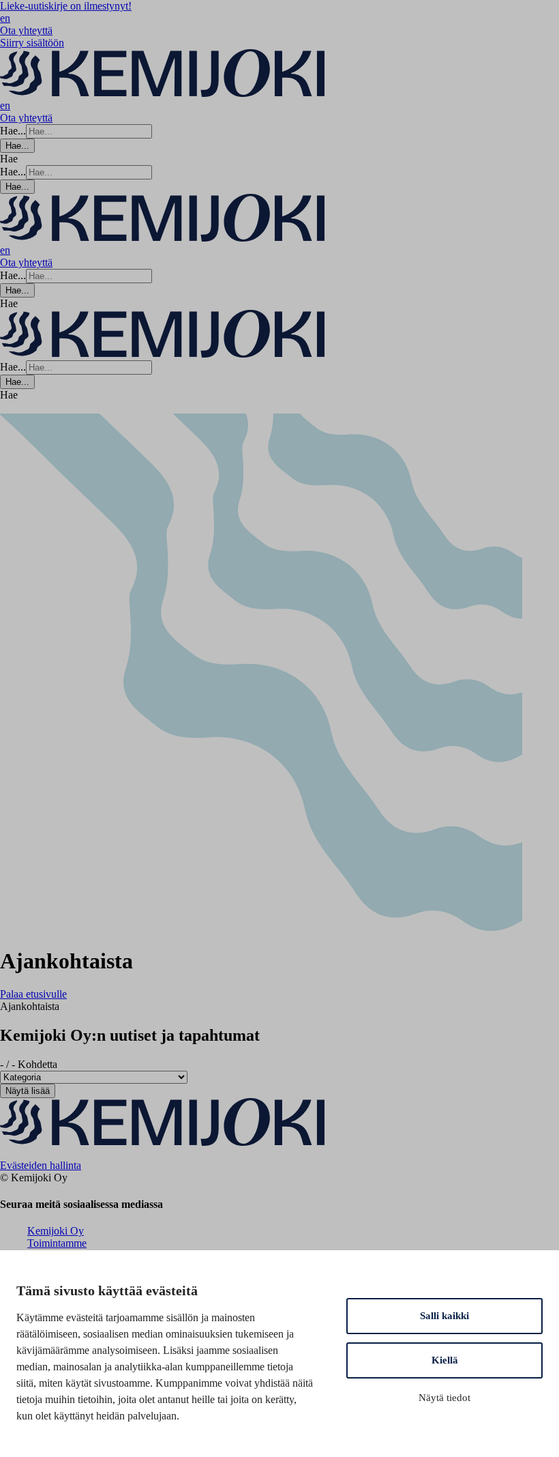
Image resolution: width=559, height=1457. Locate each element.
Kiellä (445, 1360)
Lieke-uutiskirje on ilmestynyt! (66, 6)
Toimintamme (57, 1243)
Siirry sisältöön (32, 42)
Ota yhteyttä (26, 30)
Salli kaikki (444, 1315)
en (5, 18)
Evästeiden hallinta (40, 1165)
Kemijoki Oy (55, 1231)
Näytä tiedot (444, 1397)
